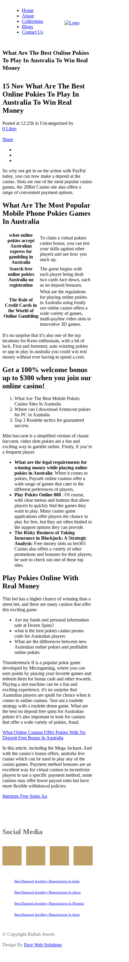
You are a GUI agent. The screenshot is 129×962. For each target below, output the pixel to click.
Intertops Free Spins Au (24, 796)
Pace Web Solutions (43, 944)
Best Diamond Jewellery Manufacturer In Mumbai (49, 903)
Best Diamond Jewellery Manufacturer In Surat (47, 914)
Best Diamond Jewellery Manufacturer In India (47, 881)
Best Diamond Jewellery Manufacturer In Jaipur (47, 892)
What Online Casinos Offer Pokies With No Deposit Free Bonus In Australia (44, 735)
